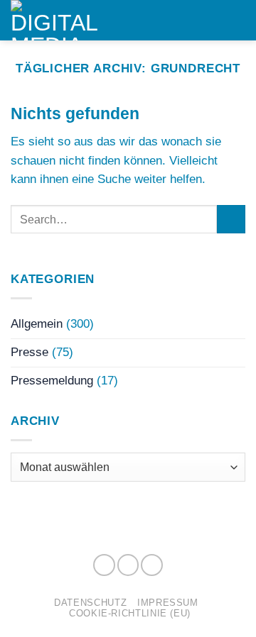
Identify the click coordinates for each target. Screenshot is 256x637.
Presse (29, 352)
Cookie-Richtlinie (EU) (130, 613)
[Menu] (236, 20)
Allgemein (37, 324)
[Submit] (231, 219)
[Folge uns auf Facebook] (104, 565)
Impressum (167, 602)
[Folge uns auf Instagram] (128, 565)
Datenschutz (90, 602)
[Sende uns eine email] (152, 565)
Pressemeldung (52, 380)
